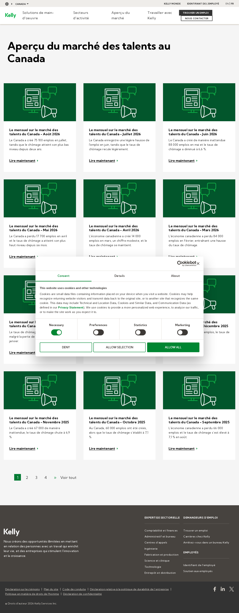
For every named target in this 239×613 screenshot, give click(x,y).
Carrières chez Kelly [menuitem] (196, 536)
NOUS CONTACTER (197, 18)
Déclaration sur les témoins (22, 589)
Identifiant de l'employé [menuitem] (199, 565)
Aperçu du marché (120, 15)
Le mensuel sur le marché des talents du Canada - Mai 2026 (33, 228)
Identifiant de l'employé (203, 3)
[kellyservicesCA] (214, 590)
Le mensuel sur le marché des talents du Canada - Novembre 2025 (39, 420)
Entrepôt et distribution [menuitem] (160, 572)
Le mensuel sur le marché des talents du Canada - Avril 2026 (114, 228)
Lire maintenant (22, 160)
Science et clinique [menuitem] (157, 560)
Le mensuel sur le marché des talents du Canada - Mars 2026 (194, 228)
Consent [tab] (64, 275)
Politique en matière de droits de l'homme (32, 594)
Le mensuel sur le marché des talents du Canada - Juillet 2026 (115, 132)
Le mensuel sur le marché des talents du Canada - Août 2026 (34, 132)
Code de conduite (74, 589)
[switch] (98, 332)
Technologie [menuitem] (153, 566)
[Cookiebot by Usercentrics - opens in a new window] (180, 263)
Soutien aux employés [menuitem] (197, 571)
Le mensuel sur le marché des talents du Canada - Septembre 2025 (199, 420)
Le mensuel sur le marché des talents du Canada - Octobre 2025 (117, 420)
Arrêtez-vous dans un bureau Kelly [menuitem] (206, 542)
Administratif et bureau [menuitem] (160, 536)
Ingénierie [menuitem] (151, 548)
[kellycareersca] (231, 590)
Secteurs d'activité (81, 15)
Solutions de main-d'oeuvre (38, 15)
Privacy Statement (70, 307)
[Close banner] (198, 263)
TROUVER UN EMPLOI (196, 12)
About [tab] (175, 275)
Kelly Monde (172, 3)
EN (227, 3)
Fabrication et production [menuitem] (162, 554)
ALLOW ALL (173, 347)
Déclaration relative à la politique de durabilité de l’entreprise (129, 589)
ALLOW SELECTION (119, 347)
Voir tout (68, 477)
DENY (66, 347)
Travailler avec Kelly (160, 15)
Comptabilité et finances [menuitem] (161, 530)
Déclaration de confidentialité (82, 594)
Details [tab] (119, 275)
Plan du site (51, 589)
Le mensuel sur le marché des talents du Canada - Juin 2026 (193, 132)
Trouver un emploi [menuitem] (195, 530)
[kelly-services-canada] (223, 590)
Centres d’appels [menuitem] (156, 542)
